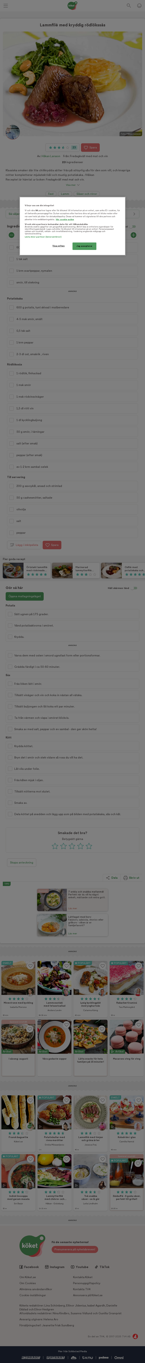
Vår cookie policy (65, 219)
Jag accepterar (84, 246)
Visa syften (59, 246)
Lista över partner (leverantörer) (43, 237)
